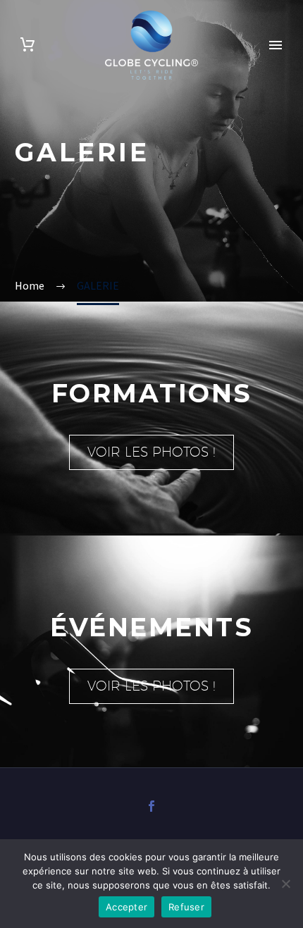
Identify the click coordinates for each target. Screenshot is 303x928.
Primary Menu (275, 45)
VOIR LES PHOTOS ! (151, 685)
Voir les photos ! (151, 451)
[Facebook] (151, 806)
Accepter (126, 906)
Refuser (186, 906)
